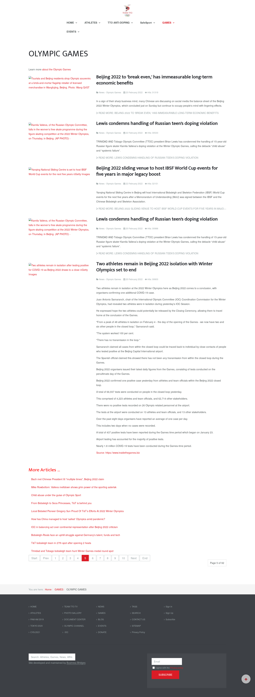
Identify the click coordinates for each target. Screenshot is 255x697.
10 (123, 558)
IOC (66, 632)
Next (134, 558)
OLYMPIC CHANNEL (74, 625)
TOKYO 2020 (36, 625)
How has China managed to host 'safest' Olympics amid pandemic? (68, 519)
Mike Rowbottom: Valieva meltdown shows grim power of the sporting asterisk (73, 487)
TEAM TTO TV (71, 606)
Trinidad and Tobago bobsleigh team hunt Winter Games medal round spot (72, 551)
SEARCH (136, 612)
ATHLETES (91, 22)
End (144, 558)
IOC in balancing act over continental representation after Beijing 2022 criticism (74, 527)
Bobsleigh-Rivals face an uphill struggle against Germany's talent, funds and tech (75, 535)
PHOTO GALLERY (73, 612)
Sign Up (169, 612)
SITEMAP (136, 625)
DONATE (102, 632)
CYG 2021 (35, 632)
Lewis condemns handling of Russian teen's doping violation (157, 123)
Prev (46, 558)
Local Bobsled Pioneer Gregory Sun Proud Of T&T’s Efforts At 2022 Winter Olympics (77, 511)
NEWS (101, 606)
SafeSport (146, 22)
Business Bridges (76, 662)
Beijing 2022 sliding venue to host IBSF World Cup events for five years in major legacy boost (157, 171)
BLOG (101, 619)
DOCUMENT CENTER (75, 619)
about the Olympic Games (56, 69)
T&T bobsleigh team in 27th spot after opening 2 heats (61, 543)
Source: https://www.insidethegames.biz (118, 452)
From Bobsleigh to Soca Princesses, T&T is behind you (61, 503)
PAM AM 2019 (37, 619)
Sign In (169, 606)
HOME (71, 22)
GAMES (167, 22)
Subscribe (170, 619)
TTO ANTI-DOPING (119, 22)
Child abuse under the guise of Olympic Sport (56, 495)
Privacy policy (176, 667)
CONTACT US (138, 619)
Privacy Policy (138, 632)
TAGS (134, 606)
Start (34, 558)
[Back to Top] (245, 678)
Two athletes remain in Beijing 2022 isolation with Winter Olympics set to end (154, 267)
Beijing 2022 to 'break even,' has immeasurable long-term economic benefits (154, 80)
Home (48, 589)
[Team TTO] (127, 9)
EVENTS (72, 31)
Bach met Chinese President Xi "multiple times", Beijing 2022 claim (67, 479)
